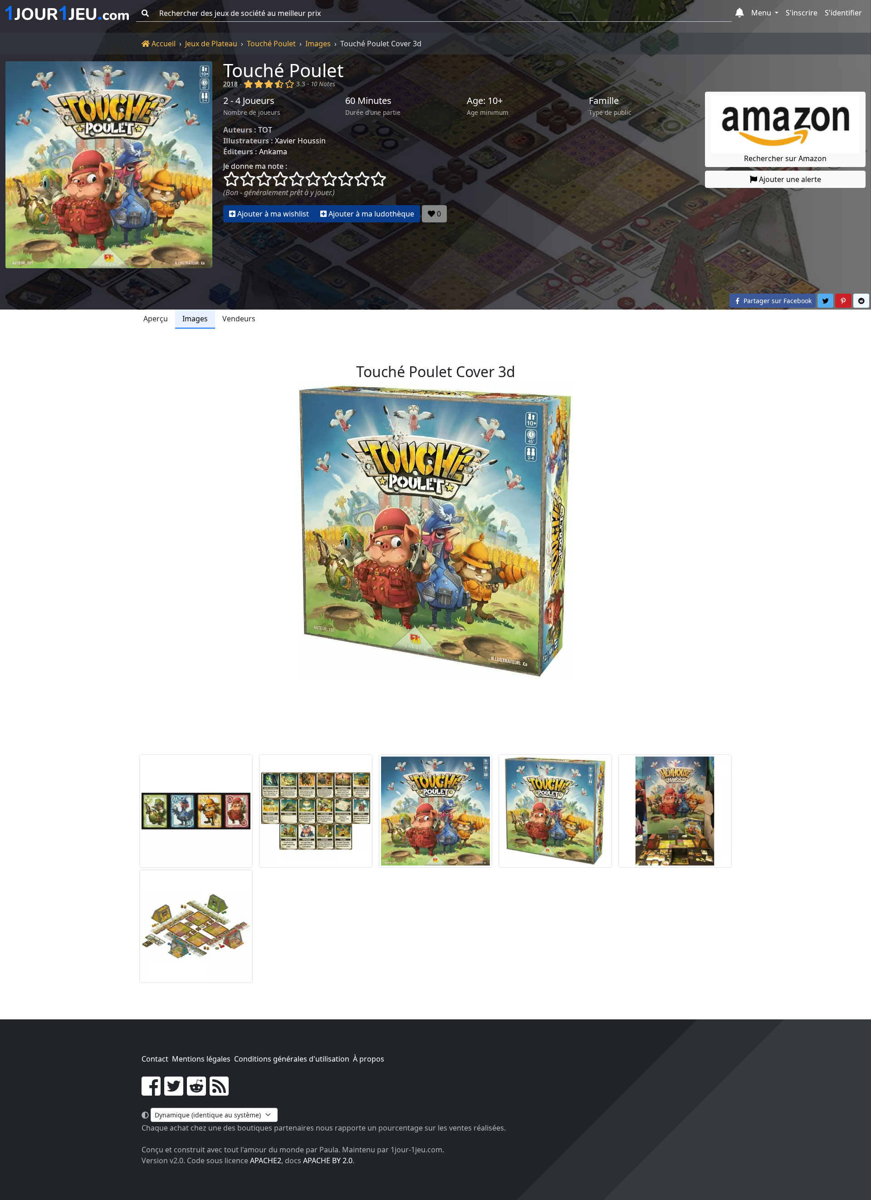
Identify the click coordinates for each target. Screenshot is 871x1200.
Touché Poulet (271, 44)
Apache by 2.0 (327, 1161)
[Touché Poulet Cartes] (196, 811)
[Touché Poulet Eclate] (675, 811)
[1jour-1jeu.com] (67, 13)
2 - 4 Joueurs (248, 100)
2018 (230, 83)
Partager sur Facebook (777, 300)
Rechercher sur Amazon (785, 158)
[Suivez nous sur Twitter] (173, 1092)
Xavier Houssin (300, 141)
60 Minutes (368, 100)
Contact (155, 1059)
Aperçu (155, 319)
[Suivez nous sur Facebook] (151, 1092)
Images (318, 44)
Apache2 (265, 1161)
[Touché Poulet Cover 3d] (555, 811)
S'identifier (843, 13)
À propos (368, 1059)
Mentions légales (201, 1059)
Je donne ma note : (255, 166)
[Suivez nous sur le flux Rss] (219, 1092)
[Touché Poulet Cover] (435, 811)
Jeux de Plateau (211, 44)
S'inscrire (801, 13)
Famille (604, 100)
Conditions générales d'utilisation (291, 1059)
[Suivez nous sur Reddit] (196, 1092)
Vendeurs (238, 319)
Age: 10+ (485, 100)
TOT (265, 130)
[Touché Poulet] (109, 164)
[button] (740, 13)
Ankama (273, 152)
